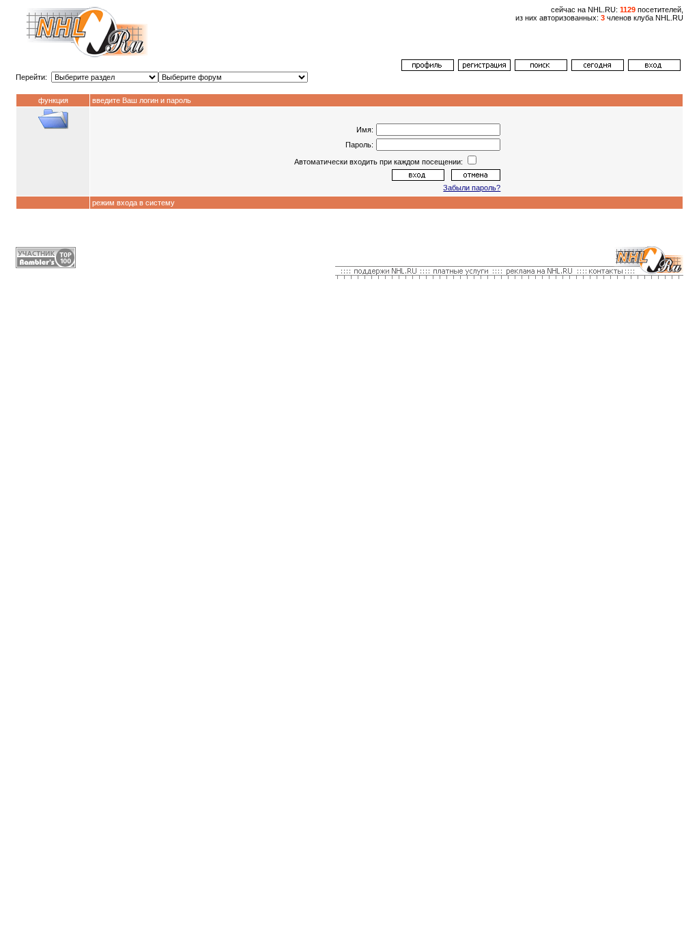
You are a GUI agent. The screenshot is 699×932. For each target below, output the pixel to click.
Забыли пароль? (471, 188)
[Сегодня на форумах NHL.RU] (597, 68)
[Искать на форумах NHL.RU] (541, 68)
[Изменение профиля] (427, 68)
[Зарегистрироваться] (484, 68)
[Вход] (654, 68)
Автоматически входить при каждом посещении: (379, 162)
